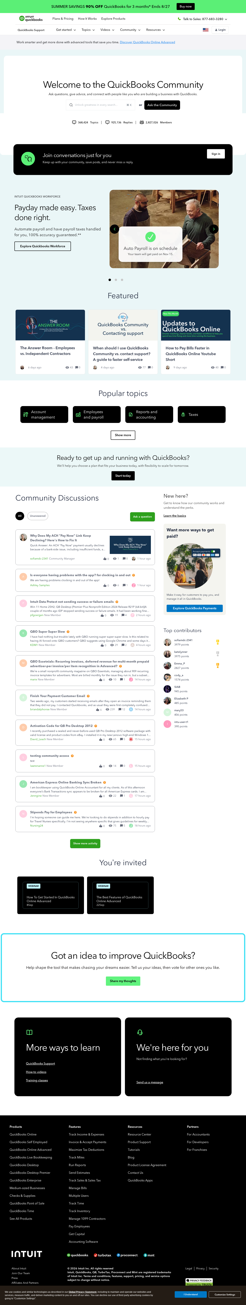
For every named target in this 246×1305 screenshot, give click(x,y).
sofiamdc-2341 (39, 558)
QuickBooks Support (40, 1063)
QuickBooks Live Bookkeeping (31, 1157)
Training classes (37, 1080)
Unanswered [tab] (38, 516)
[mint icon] (155, 1255)
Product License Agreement (147, 1165)
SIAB (177, 687)
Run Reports (77, 1165)
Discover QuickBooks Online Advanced (147, 42)
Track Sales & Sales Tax (85, 1180)
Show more (123, 435)
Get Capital (77, 1234)
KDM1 (34, 645)
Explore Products (113, 18)
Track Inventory (79, 1211)
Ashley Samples (40, 585)
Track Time (76, 1203)
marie (33, 679)
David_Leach (38, 739)
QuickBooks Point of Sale (27, 1203)
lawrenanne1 (38, 766)
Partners (193, 1127)
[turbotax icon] (103, 1255)
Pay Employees (79, 1226)
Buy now (186, 6)
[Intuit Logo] (27, 1255)
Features (75, 1127)
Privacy (200, 1268)
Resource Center (139, 1134)
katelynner (180, 652)
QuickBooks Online (23, 1134)
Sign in (216, 154)
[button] (220, 30)
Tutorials (134, 1150)
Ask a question (142, 516)
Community (129, 30)
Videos (106, 30)
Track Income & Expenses (86, 1134)
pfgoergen (36, 615)
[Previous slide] (114, 229)
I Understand (191, 1294)
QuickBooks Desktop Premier (30, 1173)
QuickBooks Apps (140, 1180)
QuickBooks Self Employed (28, 1142)
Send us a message (149, 1082)
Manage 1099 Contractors (87, 1219)
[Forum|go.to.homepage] (31, 30)
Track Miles (76, 1157)
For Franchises (197, 1150)
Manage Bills (78, 1188)
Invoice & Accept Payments (87, 1142)
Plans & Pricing (62, 18)
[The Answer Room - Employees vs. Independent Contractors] (50, 342)
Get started (64, 30)
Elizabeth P (181, 698)
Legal (188, 1268)
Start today (123, 476)
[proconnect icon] (128, 1255)
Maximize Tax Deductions (86, 1150)
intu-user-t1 (181, 722)
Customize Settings (225, 1294)
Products (16, 1127)
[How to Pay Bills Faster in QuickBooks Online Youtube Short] (196, 342)
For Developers (198, 1142)
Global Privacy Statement (82, 1292)
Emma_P (179, 663)
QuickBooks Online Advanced (31, 1150)
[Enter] (69, 105)
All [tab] (20, 516)
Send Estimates (79, 1173)
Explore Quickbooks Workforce (42, 246)
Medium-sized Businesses (27, 1188)
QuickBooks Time (22, 1211)
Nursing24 (36, 825)
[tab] (110, 280)
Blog (131, 1157)
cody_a (178, 675)
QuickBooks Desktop (24, 1165)
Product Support (139, 1142)
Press (15, 1278)
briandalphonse (40, 709)
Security (214, 1268)
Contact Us (135, 1173)
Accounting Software (83, 1242)
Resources (154, 30)
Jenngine (36, 795)
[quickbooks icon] (79, 1255)
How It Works (87, 18)
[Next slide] (214, 229)
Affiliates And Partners (25, 1283)
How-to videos (36, 1072)
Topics (87, 30)
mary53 (179, 710)
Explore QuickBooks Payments (194, 608)
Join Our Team (21, 1273)
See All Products (21, 1219)
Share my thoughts (123, 981)
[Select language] (206, 30)
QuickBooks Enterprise (25, 1180)
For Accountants (198, 1134)
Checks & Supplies (22, 1196)
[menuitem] (107, 30)
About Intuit (19, 1268)
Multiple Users (79, 1196)
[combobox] (100, 105)
